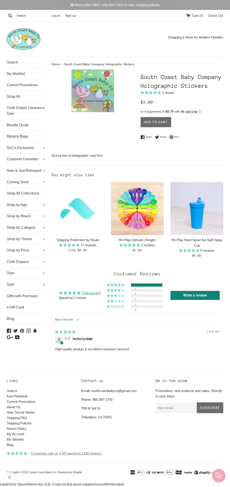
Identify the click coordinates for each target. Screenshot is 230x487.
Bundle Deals (18, 125)
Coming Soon (26, 182)
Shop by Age (26, 205)
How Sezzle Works (21, 412)
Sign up (70, 15)
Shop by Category (26, 227)
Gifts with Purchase (22, 296)
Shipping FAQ (17, 418)
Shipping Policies (19, 423)
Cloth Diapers (26, 262)
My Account (15, 434)
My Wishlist (16, 74)
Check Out (215, 15)
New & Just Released (26, 170)
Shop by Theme (26, 239)
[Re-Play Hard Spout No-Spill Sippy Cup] (196, 208)
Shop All (13, 96)
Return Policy (17, 428)
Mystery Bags (17, 136)
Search (12, 62)
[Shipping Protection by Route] (77, 208)
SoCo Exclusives (26, 148)
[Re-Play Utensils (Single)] (137, 208)
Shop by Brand (26, 216)
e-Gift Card (15, 307)
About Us (13, 407)
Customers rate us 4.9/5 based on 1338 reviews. (66, 453)
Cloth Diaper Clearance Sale (25, 111)
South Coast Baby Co (43, 472)
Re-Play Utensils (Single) (137, 240)
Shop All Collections (23, 193)
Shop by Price (26, 250)
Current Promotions (22, 85)
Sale (26, 284)
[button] (151, 93)
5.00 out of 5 (91, 293)
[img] (65, 332)
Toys (26, 273)
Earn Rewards (17, 396)
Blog (10, 319)
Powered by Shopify (69, 472)
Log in (55, 15)
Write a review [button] (195, 295)
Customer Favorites (26, 159)
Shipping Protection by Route (78, 240)
